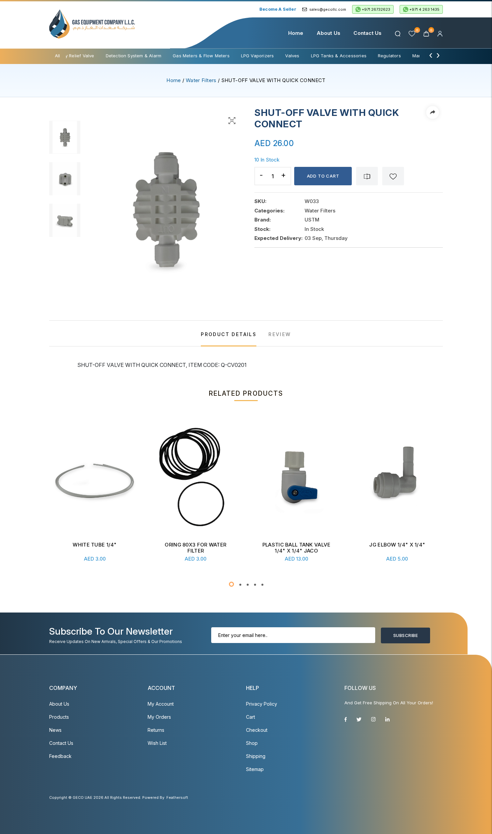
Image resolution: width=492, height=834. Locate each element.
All (57, 55)
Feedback (60, 756)
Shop (252, 743)
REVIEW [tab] (279, 334)
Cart (250, 717)
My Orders (159, 717)
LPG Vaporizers (257, 55)
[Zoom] (232, 120)
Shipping (255, 756)
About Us (329, 33)
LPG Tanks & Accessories (338, 55)
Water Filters (201, 80)
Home (296, 33)
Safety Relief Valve (74, 55)
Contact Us (367, 33)
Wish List (157, 743)
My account (161, 704)
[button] (231, 584)
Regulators (389, 55)
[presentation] (430, 55)
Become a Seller (277, 9)
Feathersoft (177, 797)
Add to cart (323, 176)
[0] (426, 33)
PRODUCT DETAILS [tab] (228, 334)
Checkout (256, 730)
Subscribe (405, 635)
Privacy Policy (261, 704)
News (55, 730)
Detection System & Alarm (134, 55)
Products (59, 717)
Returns (156, 730)
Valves (292, 55)
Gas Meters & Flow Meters (201, 55)
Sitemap (255, 769)
